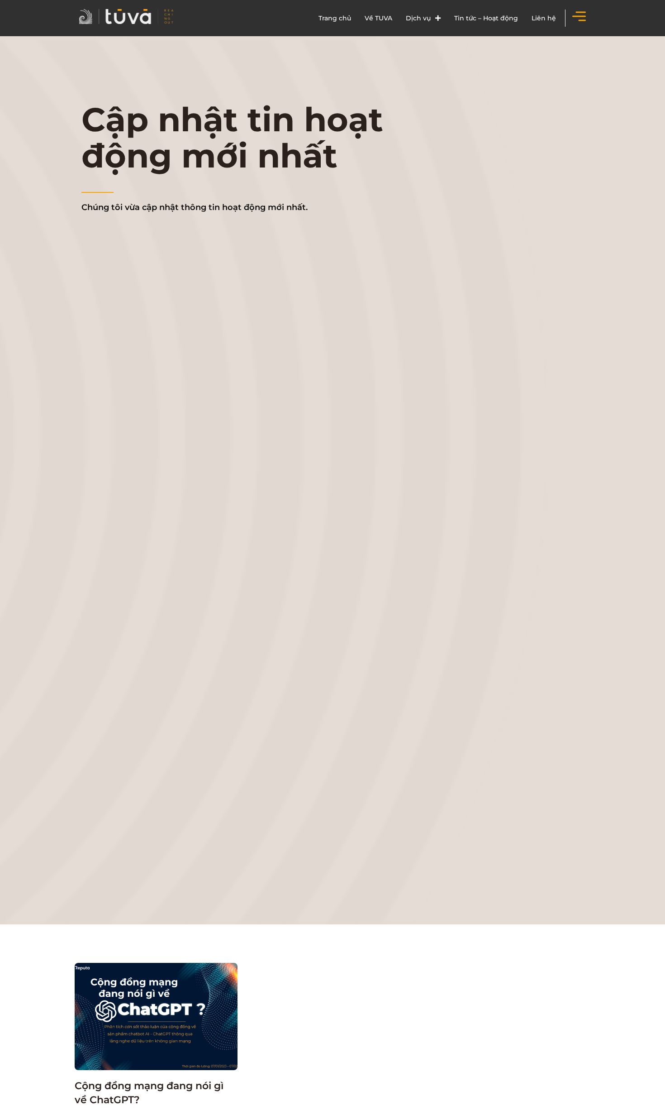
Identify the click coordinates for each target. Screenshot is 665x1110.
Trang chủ (334, 18)
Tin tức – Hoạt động (486, 18)
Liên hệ (544, 18)
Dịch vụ (418, 18)
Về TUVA (378, 18)
